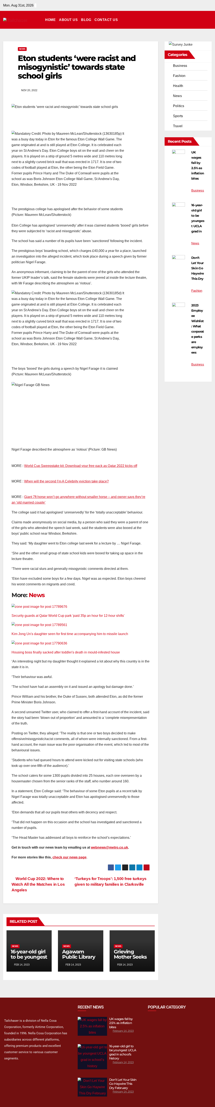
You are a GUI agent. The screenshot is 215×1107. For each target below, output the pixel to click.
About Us (68, 20)
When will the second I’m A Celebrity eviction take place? (66, 481)
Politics (178, 106)
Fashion (179, 76)
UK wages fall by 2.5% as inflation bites (121, 1023)
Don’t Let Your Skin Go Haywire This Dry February (122, 1084)
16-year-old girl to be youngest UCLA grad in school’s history (122, 1052)
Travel (177, 126)
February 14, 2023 (123, 1030)
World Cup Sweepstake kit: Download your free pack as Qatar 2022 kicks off (80, 466)
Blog (86, 20)
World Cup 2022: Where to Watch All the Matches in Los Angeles (38, 884)
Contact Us (106, 20)
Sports (178, 116)
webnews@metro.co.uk (109, 847)
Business (180, 65)
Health (178, 86)
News (22, 49)
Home (50, 20)
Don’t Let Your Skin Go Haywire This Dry (197, 268)
